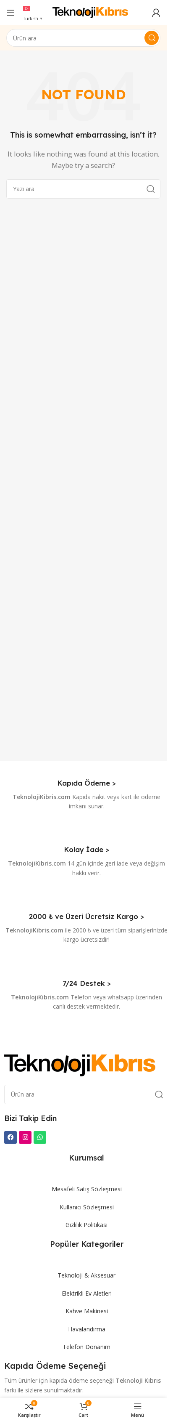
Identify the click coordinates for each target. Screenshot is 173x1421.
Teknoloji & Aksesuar (86, 1275)
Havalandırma (86, 1329)
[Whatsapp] (40, 1137)
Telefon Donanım (86, 1347)
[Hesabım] (156, 12)
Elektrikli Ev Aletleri (87, 1293)
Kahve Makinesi (87, 1311)
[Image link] (79, 1064)
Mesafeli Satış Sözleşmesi (87, 1189)
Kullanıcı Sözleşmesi (87, 1207)
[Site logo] (90, 12)
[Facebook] (10, 1137)
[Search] (151, 38)
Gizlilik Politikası (86, 1225)
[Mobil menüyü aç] (10, 12)
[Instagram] (25, 1137)
